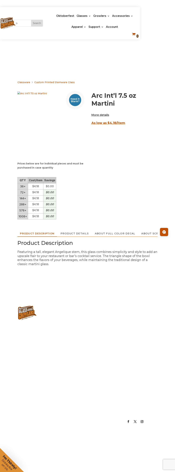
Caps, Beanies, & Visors (102, 380)
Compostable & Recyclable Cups (69, 408)
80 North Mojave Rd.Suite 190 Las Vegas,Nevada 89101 (33, 368)
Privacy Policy (141, 385)
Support (94, 26)
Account (112, 26)
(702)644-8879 (29, 330)
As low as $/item (108, 123)
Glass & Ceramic (64, 373)
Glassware (23, 82)
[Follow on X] (135, 421)
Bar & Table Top (103, 323)
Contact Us (139, 412)
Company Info (137, 323)
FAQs (134, 337)
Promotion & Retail (104, 340)
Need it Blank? (75, 100)
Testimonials (140, 375)
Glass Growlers (65, 323)
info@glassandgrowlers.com (46, 344)
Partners (137, 347)
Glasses (82, 15)
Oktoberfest (65, 15)
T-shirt (99, 397)
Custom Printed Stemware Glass (54, 82)
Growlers (99, 15)
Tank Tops (102, 424)
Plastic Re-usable (66, 389)
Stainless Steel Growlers (65, 342)
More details (100, 115)
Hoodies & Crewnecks (103, 410)
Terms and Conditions (139, 399)
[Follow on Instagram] (142, 421)
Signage (100, 353)
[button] (12, 460)
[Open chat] (164, 232)
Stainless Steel (65, 428)
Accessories (121, 15)
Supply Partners (137, 361)
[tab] (37, 233)
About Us (137, 309)
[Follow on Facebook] (128, 421)
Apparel (77, 26)
